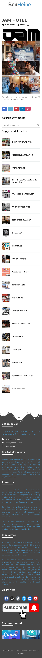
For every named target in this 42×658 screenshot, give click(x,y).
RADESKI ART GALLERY (21, 324)
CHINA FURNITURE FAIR (22, 142)
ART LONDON (17, 363)
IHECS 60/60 (17, 246)
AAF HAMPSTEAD (19, 259)
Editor (22, 25)
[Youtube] (35, 598)
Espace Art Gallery (19, 233)
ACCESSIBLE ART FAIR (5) (22, 376)
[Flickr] (29, 598)
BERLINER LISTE (18, 285)
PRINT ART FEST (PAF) (21, 207)
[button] (3, 4)
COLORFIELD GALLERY (21, 220)
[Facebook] (6, 598)
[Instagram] (12, 598)
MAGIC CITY (16, 350)
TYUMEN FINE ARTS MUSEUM (24, 194)
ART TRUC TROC (18, 168)
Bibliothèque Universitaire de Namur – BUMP (24, 181)
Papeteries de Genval (21, 272)
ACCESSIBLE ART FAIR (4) (22, 155)
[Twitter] (24, 598)
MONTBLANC (17, 337)
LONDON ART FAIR (19, 311)
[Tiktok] (18, 598)
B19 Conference (18, 389)
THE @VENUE (17, 298)
